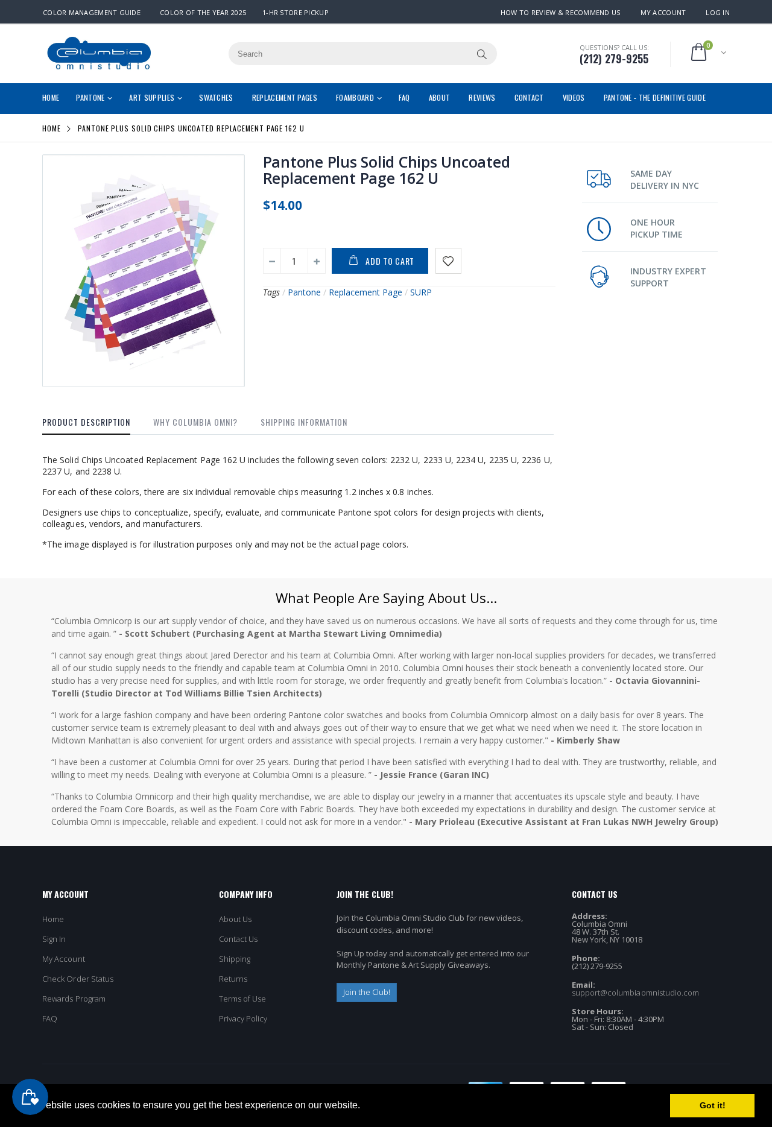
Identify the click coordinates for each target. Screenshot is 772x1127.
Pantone (304, 292)
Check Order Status (77, 978)
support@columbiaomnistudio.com (636, 992)
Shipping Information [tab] (304, 421)
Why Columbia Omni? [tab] (195, 421)
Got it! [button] (713, 1105)
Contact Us (238, 938)
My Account (663, 12)
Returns (233, 978)
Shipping (235, 958)
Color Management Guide (92, 12)
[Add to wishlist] (448, 261)
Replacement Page (365, 292)
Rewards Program (74, 998)
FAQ (49, 1018)
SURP (421, 292)
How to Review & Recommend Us (561, 12)
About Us (235, 919)
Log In (718, 12)
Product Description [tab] (86, 421)
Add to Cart (389, 260)
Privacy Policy (243, 1018)
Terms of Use (243, 998)
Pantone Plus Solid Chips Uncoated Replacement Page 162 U (386, 169)
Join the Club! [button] (367, 992)
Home (51, 128)
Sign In (54, 938)
